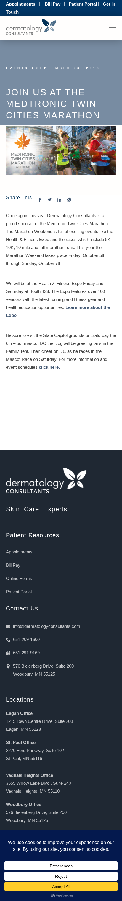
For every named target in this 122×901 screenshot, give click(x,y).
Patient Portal (83, 3)
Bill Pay (52, 3)
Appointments (20, 3)
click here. (49, 367)
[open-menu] (112, 28)
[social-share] (43, 199)
